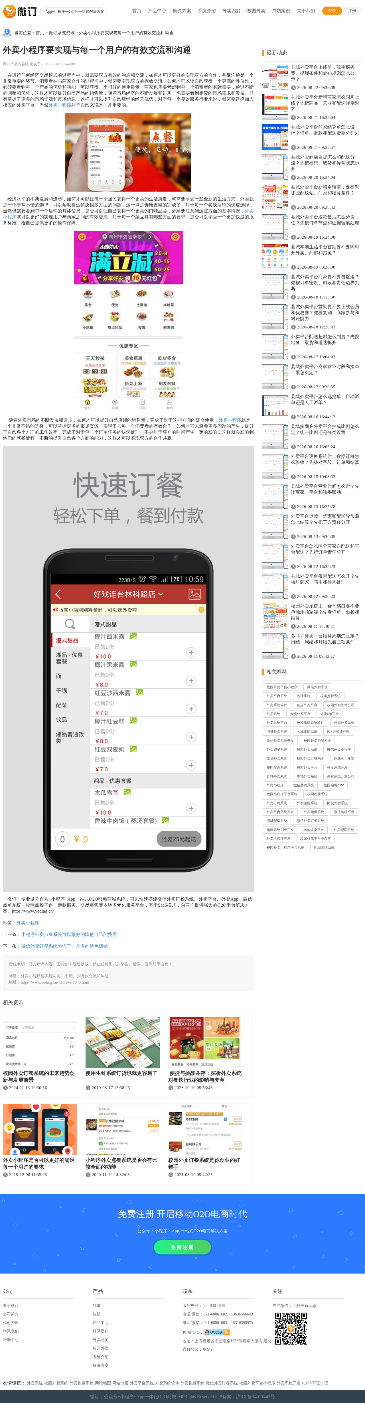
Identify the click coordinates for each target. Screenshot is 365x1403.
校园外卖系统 (344, 723)
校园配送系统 (277, 767)
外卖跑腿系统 (277, 750)
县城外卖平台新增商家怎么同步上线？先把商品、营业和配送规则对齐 (325, 103)
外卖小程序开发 (279, 839)
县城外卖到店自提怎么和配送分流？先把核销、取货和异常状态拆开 (325, 163)
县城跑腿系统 (307, 732)
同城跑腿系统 (324, 848)
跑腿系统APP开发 (280, 830)
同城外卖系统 (277, 732)
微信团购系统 (303, 785)
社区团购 (101, 1331)
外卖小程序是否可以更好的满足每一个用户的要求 (39, 1163)
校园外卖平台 (307, 767)
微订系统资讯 (61, 33)
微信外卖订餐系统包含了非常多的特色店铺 (64, 946)
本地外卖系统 (307, 776)
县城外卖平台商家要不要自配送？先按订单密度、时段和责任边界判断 (325, 282)
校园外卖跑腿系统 (317, 741)
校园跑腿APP (334, 785)
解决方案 (182, 10)
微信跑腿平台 (344, 812)
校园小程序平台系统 (282, 794)
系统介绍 (207, 10)
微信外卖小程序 (339, 750)
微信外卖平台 (317, 687)
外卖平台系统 (277, 696)
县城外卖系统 (277, 776)
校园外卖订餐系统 (310, 758)
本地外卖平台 (313, 830)
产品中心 (157, 10)
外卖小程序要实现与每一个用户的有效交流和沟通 (126, 33)
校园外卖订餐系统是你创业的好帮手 (204, 1163)
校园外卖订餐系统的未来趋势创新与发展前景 (39, 1076)
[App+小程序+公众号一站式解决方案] (20, 11)
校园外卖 (256, 10)
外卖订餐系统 (277, 803)
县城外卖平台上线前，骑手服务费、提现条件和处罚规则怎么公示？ (323, 73)
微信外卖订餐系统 (310, 821)
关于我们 (306, 10)
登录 (332, 11)
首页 (136, 10)
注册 (352, 11)
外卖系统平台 (277, 723)
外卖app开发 (329, 714)
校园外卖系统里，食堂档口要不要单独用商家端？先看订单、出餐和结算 (325, 612)
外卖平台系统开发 (280, 812)
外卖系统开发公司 (340, 776)
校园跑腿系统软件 (310, 723)
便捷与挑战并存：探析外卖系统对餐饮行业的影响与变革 (205, 1076)
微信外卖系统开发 (280, 741)
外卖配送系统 (344, 830)
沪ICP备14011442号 (255, 1396)
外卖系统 (273, 714)
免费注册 (182, 1247)
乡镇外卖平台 (300, 714)
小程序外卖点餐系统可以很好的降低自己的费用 (69, 934)
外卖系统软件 (277, 705)
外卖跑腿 (231, 10)
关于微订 (11, 1305)
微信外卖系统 (277, 758)
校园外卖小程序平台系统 (285, 848)
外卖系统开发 (337, 767)
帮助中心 (11, 1340)
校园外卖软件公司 (340, 705)
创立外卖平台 (307, 705)
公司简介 (11, 1314)
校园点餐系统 (330, 696)
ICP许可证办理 (338, 732)
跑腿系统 (304, 696)
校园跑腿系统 (317, 794)
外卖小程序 (59, 105)
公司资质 (11, 1323)
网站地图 (103, 1383)
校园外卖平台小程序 (282, 687)
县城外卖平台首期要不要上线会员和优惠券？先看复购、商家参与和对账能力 (325, 312)
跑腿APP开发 (344, 758)
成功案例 (281, 10)
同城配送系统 (277, 821)
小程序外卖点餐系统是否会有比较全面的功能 (121, 1163)
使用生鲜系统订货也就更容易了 (121, 1073)
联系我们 (11, 1331)
